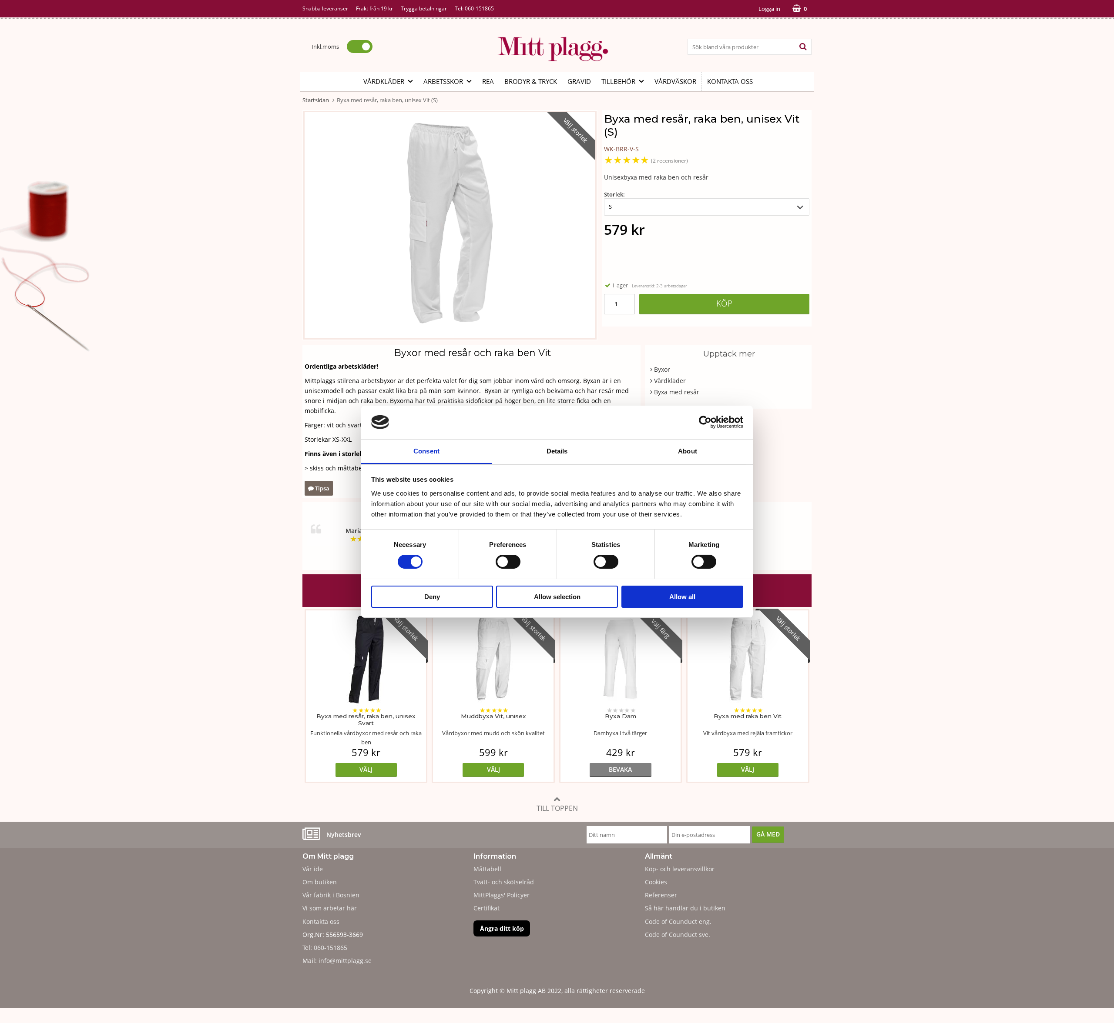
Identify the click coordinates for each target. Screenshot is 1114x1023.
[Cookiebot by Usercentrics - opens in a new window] (705, 422)
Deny (432, 596)
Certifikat (486, 908)
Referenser (661, 895)
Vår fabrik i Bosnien (330, 895)
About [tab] (687, 450)
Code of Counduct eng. (678, 921)
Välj (365, 769)
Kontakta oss (730, 81)
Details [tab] (557, 450)
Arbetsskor (443, 81)
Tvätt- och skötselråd (503, 882)
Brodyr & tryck (530, 81)
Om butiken (319, 882)
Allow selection (557, 596)
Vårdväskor (675, 81)
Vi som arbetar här (329, 908)
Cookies (656, 882)
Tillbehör (618, 81)
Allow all (682, 596)
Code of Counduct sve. (677, 934)
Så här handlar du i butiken (685, 908)
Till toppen (557, 808)
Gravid (579, 81)
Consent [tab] (426, 450)
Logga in (769, 9)
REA (488, 81)
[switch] (508, 562)
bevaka (620, 769)
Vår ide (312, 869)
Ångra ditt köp (502, 928)
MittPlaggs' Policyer (501, 895)
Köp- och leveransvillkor (680, 869)
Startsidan (315, 100)
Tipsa (321, 488)
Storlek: (614, 194)
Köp (724, 303)
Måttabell (487, 869)
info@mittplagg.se (345, 960)
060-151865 (479, 8)
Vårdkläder (383, 81)
